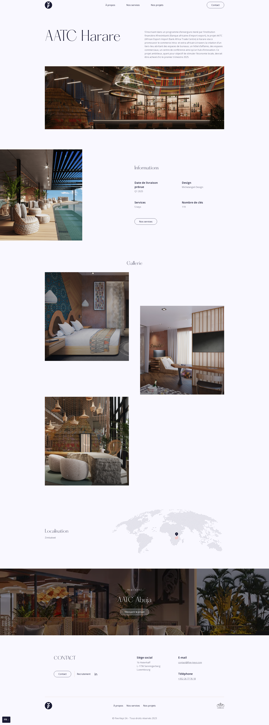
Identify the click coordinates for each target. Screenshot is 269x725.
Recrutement (84, 674)
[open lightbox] (87, 316)
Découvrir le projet (134, 611)
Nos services (133, 5)
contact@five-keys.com (190, 662)
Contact (215, 5)
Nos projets (157, 5)
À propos (110, 5)
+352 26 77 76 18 (187, 678)
